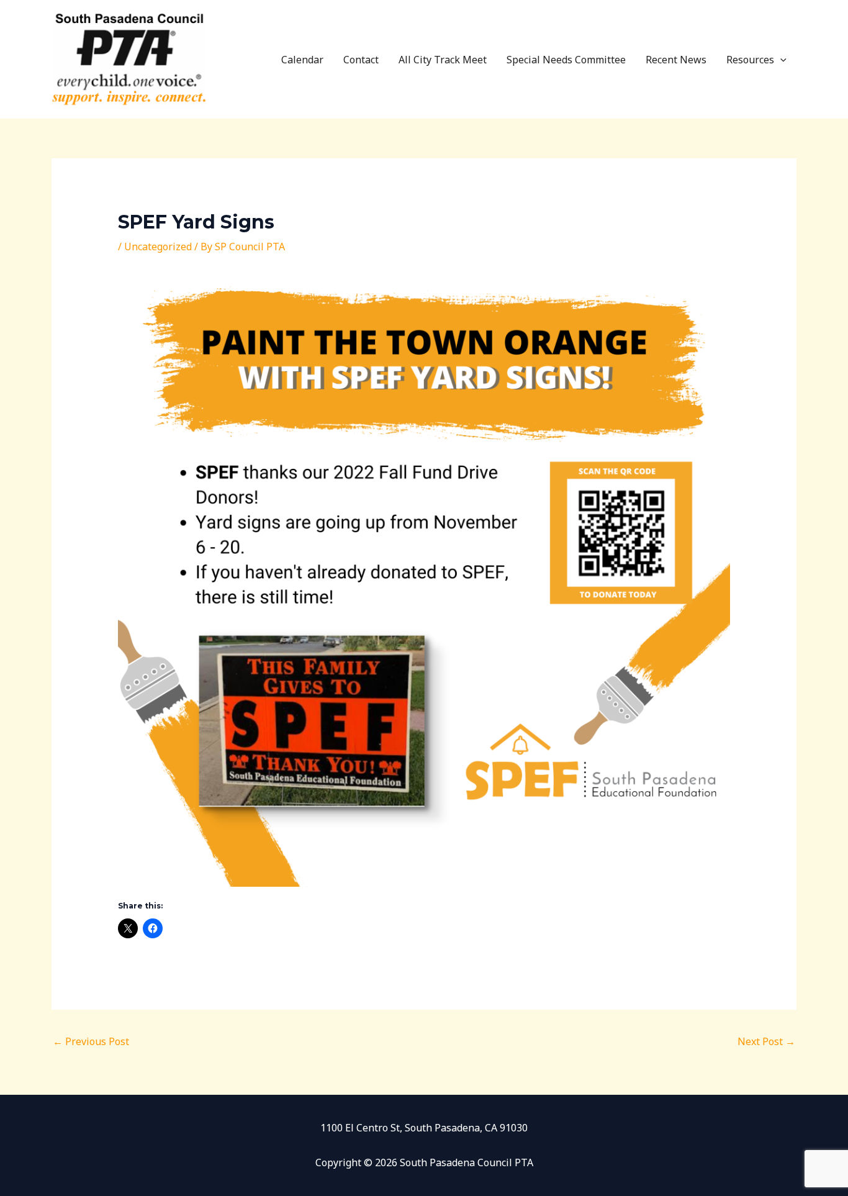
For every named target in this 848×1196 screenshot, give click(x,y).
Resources (750, 59)
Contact (361, 59)
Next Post (766, 1041)
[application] (780, 59)
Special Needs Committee (566, 59)
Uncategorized (158, 246)
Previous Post (91, 1041)
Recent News (676, 59)
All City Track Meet (443, 59)
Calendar (302, 59)
